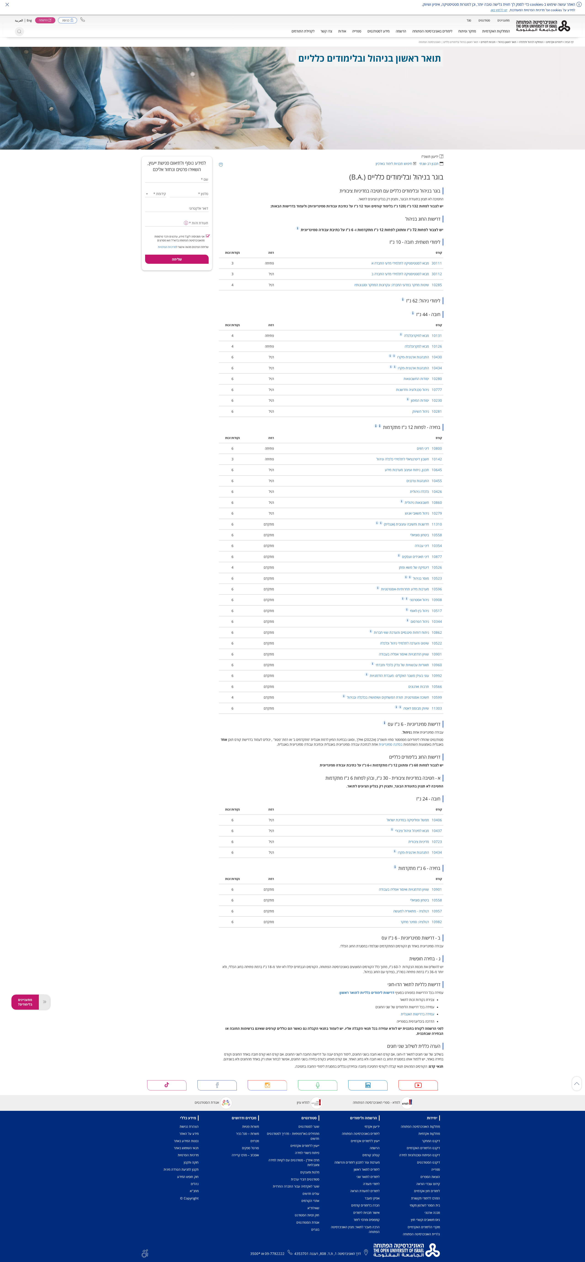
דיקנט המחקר (431, 1141)
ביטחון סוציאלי (426, 535)
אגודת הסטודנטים (207, 1102)
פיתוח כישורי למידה (307, 1153)
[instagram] (267, 1085)
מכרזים (254, 1141)
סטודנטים (484, 20)
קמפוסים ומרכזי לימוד (367, 1219)
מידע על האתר (189, 1133)
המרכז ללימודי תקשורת (425, 1198)
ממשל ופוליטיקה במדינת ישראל (414, 820)
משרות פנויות (250, 1126)
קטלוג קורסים (371, 1155)
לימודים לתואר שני (368, 1177)
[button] (82, 19)
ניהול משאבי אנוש (423, 513)
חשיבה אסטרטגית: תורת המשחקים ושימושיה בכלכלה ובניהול (394, 697)
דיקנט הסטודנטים (428, 1162)
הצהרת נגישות (189, 1126)
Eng (29, 20)
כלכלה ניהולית (426, 491)
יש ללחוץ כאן (499, 10)
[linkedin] (368, 1085)
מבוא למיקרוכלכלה (422, 335)
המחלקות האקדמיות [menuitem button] (496, 31)
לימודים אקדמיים (554, 42)
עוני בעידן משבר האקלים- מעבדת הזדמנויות (405, 675)
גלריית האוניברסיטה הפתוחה (421, 1234)
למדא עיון (303, 1102)
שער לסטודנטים (308, 1126)
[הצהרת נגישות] (145, 1253)
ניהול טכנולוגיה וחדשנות (419, 389)
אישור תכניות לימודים (366, 1212)
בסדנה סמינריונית (390, 744)
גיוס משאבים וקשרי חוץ (425, 1219)
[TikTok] (166, 1085)
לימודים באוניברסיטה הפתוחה (361, 1133)
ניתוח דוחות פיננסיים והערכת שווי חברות (407, 632)
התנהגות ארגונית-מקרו (419, 368)
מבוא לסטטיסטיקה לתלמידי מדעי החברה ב (407, 274)
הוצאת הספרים (430, 1177)
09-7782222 (275, 1253)
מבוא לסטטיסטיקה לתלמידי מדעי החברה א (407, 263)
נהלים (195, 1184)
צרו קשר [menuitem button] (326, 31)
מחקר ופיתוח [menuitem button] (467, 31)
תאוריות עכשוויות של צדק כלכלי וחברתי (408, 665)
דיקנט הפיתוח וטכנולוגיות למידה (419, 1155)
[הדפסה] (221, 164)
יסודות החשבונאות (423, 378)
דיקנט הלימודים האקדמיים (423, 1148)
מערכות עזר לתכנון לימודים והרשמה (357, 1162)
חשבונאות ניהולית (423, 502)
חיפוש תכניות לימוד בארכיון (394, 163)
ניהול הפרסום (426, 621)
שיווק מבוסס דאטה (422, 708)
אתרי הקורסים (310, 1201)
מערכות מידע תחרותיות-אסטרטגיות (411, 589)
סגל (469, 20)
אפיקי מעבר (372, 1198)
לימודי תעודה (371, 1184)
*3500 (255, 1253)
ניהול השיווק (427, 411)
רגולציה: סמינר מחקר (421, 921)
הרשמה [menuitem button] (401, 31)
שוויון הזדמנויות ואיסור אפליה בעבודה (410, 654)
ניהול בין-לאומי (425, 610)
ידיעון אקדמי (372, 1126)
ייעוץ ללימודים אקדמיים (365, 1141)
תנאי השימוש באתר (186, 1148)
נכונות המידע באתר (186, 1141)
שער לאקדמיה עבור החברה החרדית (296, 1186)
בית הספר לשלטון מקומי (425, 1205)
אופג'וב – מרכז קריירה (245, 1155)
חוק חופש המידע (188, 1177)
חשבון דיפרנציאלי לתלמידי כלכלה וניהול (409, 459)
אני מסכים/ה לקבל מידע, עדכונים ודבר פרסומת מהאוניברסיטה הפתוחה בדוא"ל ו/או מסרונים (179, 238)
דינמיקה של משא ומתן (420, 567)
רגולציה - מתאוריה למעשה (417, 911)
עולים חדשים (311, 1193)
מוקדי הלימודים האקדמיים (424, 1227)
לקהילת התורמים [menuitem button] (303, 31)
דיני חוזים (429, 448)
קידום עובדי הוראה (428, 1184)
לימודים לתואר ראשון (367, 1169)
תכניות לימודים (488, 42)
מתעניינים (503, 20)
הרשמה (375, 1148)
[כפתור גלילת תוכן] (577, 1084)
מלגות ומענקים (309, 1172)
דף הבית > (568, 42)
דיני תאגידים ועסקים (421, 556)
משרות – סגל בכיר (247, 1133)
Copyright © (189, 1198)
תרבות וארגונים (425, 686)
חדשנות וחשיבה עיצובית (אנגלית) (412, 524)
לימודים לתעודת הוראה (365, 1191)
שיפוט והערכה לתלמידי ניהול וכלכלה (411, 643)
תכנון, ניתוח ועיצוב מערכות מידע (413, 469)
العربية (19, 20)
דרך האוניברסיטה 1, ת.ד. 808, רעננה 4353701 (327, 1253)
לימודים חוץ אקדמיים (427, 1191)
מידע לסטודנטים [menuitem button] (378, 31)
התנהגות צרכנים (424, 480)
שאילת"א (313, 1208)
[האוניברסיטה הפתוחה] (543, 26)
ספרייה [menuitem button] (356, 31)
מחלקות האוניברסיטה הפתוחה (420, 1126)
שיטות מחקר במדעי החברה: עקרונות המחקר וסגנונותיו (398, 284)
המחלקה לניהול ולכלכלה (531, 42)
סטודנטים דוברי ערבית (305, 1179)
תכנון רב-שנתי (429, 163)
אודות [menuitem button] (342, 31)
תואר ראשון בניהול (507, 42)
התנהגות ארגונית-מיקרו (419, 357)
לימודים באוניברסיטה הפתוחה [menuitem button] (432, 31)
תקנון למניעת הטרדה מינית (181, 1169)
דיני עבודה (428, 545)
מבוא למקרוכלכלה (423, 346)
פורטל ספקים (250, 1148)
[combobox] (155, 194)
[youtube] (418, 1085)
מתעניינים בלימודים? (25, 1002)
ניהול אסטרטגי (425, 599)
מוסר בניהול (427, 578)
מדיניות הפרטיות (167, 247)
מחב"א (194, 1191)
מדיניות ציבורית (425, 841)
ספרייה (435, 1169)
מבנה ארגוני (432, 1212)
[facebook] (217, 1085)
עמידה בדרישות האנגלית (417, 1014)
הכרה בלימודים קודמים (365, 1205)
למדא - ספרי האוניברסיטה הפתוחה (376, 1102)
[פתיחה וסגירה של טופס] (44, 1002)
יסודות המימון (426, 400)
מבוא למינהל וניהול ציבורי (418, 830)
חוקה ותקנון (191, 1162)
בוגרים (315, 1229)
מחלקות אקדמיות (429, 1133)
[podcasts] (317, 1085)
